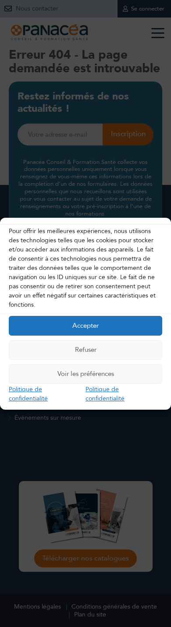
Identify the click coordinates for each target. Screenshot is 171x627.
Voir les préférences (85, 373)
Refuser (85, 349)
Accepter (85, 325)
